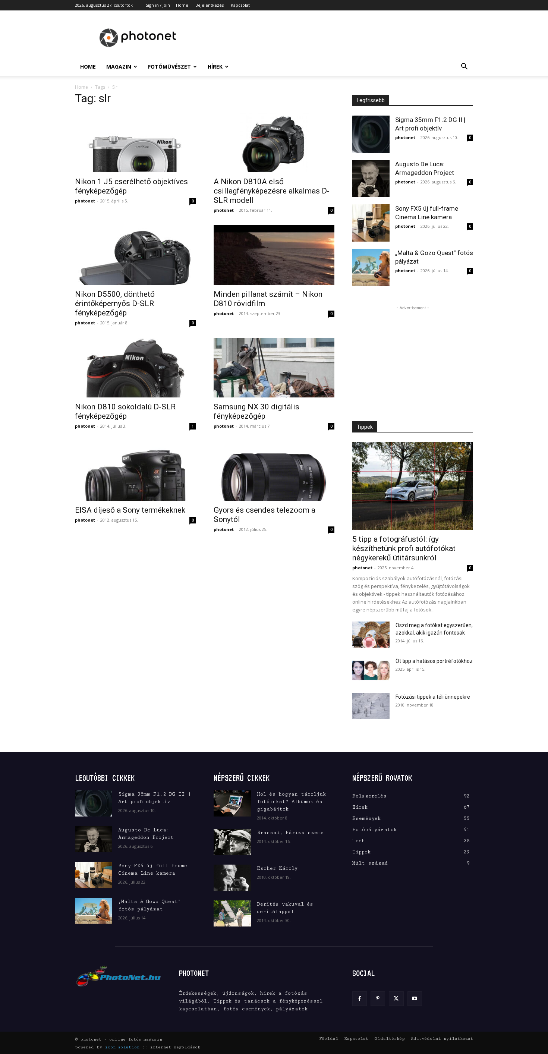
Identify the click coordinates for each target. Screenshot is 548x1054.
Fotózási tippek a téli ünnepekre (433, 697)
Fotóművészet (169, 66)
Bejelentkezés (209, 5)
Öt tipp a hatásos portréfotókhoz (434, 661)
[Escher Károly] (232, 878)
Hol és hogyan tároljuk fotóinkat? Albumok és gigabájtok (291, 801)
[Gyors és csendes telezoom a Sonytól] (274, 471)
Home (182, 5)
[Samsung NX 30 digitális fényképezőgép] (274, 367)
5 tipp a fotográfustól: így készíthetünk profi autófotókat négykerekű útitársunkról (404, 548)
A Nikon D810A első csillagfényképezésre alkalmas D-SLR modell (272, 191)
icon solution (122, 1047)
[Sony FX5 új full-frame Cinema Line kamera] (371, 223)
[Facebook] (359, 998)
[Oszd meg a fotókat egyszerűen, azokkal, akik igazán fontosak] (371, 635)
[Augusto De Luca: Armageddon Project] (371, 178)
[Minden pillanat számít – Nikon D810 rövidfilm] (274, 255)
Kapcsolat (240, 5)
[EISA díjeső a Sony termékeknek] (135, 471)
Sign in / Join (158, 5)
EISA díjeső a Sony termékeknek (130, 510)
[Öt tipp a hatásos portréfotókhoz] (371, 670)
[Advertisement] (337, 37)
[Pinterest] (378, 998)
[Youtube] (414, 998)
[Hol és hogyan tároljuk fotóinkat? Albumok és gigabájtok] (232, 803)
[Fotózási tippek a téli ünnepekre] (371, 706)
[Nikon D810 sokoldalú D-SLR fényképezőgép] (135, 367)
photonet (85, 201)
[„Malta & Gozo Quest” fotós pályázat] (371, 267)
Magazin (118, 66)
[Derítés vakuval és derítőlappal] (232, 913)
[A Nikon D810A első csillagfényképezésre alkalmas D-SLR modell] (274, 142)
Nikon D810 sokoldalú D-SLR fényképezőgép (125, 411)
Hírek (215, 66)
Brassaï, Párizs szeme (290, 833)
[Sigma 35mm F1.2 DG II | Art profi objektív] (371, 134)
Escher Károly (277, 868)
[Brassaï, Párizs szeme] (232, 842)
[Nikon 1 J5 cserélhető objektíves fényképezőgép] (135, 142)
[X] (396, 998)
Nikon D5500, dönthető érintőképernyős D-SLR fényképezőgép (115, 303)
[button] (464, 67)
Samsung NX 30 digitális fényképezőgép (256, 411)
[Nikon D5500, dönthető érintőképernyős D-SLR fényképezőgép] (135, 255)
